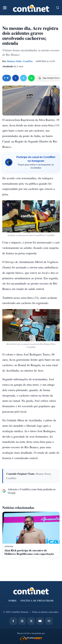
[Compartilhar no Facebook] (15, 78)
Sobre (12, 600)
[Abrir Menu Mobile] (4, 7)
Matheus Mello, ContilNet (20, 61)
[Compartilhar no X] (23, 78)
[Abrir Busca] (58, 8)
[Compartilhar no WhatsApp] (31, 78)
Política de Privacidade (37, 600)
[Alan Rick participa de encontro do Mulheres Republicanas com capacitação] (31, 528)
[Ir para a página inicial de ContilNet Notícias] (31, 591)
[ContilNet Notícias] (31, 7)
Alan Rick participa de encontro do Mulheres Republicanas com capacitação (29, 552)
